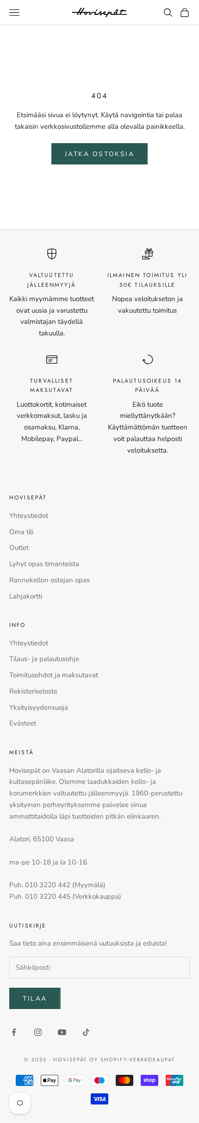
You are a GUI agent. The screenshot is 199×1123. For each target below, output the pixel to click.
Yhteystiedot (28, 515)
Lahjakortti (25, 596)
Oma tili (21, 531)
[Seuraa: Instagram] (38, 1032)
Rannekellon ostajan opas (49, 580)
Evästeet (22, 723)
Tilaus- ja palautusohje (44, 658)
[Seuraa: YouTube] (62, 1032)
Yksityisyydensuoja (38, 707)
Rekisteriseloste (33, 691)
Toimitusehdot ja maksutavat (53, 675)
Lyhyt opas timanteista (44, 563)
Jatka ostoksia (99, 154)
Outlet (19, 547)
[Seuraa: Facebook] (14, 1032)
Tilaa (35, 998)
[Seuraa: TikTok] (86, 1032)
